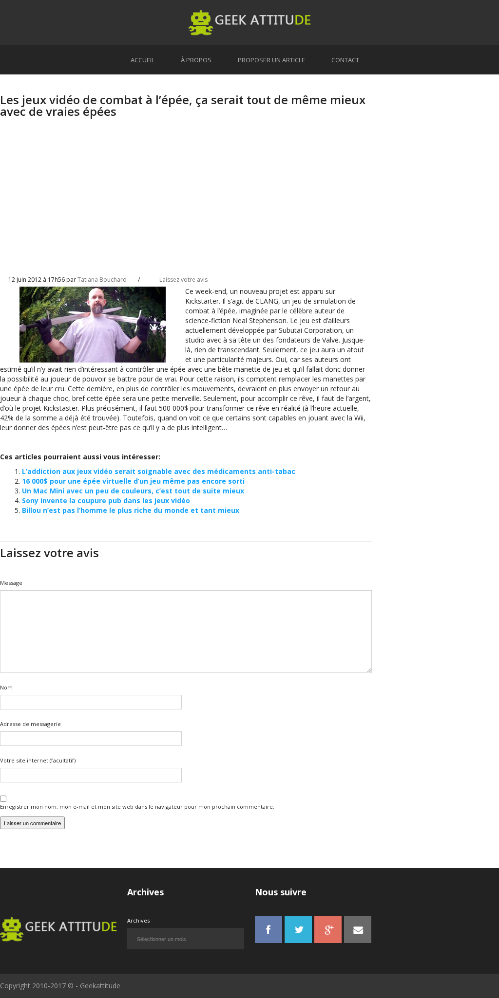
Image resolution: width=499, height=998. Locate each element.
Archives (138, 920)
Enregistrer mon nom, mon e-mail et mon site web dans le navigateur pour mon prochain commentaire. (137, 806)
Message (11, 582)
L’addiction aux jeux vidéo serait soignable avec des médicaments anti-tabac (158, 471)
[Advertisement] (186, 205)
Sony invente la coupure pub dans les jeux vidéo (106, 500)
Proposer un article (271, 59)
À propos (196, 59)
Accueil (142, 59)
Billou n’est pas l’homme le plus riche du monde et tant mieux (130, 510)
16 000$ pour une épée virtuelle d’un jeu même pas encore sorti (133, 481)
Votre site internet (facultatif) (38, 760)
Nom (6, 687)
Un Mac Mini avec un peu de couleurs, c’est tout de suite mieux (133, 490)
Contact (345, 59)
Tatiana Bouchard (102, 279)
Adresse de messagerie (30, 723)
